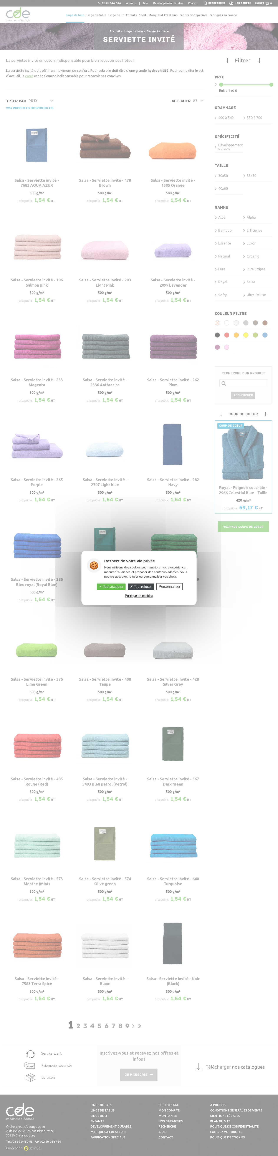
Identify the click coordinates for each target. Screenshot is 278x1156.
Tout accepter (112, 586)
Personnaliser (169, 586)
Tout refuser (142, 586)
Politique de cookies (139, 596)
